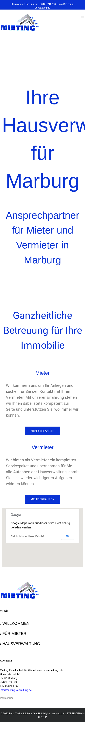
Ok (67, 536)
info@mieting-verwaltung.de (16, 690)
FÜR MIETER (14, 633)
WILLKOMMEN (15, 623)
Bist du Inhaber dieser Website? (27, 536)
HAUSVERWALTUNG (21, 643)
